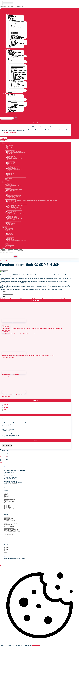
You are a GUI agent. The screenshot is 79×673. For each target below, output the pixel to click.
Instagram (6, 411)
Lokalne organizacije (9, 502)
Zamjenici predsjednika (9, 520)
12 (3, 456)
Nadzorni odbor (8, 524)
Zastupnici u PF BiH (9, 528)
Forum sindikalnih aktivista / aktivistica (13, 508)
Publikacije (6, 496)
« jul (1, 462)
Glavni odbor (7, 522)
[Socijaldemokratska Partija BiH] (2, 8)
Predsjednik (7, 517)
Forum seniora (7, 507)
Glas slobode (7, 497)
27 (5, 459)
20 (5, 458)
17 (0, 458)
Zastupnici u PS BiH (9, 526)
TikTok (5, 552)
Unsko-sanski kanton (8, 294)
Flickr (5, 409)
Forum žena (7, 506)
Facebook (6, 404)
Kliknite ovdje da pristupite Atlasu (9, 132)
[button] (3, 6)
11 (2, 456)
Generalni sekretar (8, 518)
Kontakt (6, 500)
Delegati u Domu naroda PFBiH (11, 529)
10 (0, 456)
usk (4, 296)
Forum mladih (7, 505)
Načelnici (6, 533)
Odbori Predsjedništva (9, 501)
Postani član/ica (7, 537)
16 (9, 456)
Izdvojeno (3, 357)
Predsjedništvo (7, 519)
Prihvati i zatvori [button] (36, 645)
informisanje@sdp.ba (10, 436)
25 (2, 459)
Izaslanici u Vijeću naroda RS (11, 530)
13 (4, 456)
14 (6, 456)
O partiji (6, 493)
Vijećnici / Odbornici (9, 534)
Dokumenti (6, 495)
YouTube (6, 407)
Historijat (6, 494)
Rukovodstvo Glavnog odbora (11, 523)
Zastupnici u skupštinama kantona (12, 531)
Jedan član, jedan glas (9, 499)
